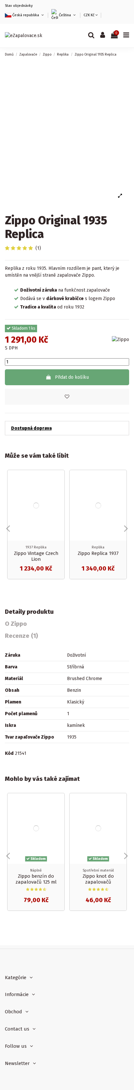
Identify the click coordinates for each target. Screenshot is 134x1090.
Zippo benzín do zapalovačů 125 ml (36, 879)
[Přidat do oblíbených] (67, 397)
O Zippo (16, 624)
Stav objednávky (19, 6)
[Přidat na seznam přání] (59, 480)
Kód (9, 753)
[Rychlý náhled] (59, 491)
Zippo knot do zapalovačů (98, 879)
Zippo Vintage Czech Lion (36, 556)
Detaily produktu (29, 612)
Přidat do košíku (72, 377)
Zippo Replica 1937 (98, 553)
